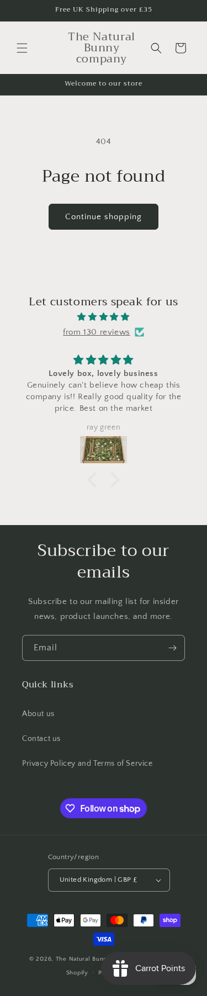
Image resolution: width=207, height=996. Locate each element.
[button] (22, 48)
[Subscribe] (172, 648)
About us (38, 713)
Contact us (41, 738)
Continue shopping (103, 216)
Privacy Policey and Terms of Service (87, 763)
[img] (103, 317)
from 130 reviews (96, 332)
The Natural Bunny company (99, 959)
